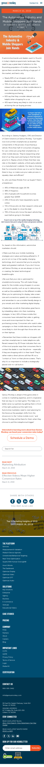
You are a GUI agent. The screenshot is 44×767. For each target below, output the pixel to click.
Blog (4, 642)
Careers (5, 639)
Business (6, 599)
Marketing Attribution (14, 464)
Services (6, 546)
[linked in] (13, 736)
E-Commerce (8, 602)
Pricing (6, 620)
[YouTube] (17, 736)
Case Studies (8, 613)
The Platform (9, 543)
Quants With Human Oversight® (14, 562)
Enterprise (6, 593)
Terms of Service (9, 660)
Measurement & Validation (12, 550)
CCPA (5, 651)
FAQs (4, 630)
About (5, 636)
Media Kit (6, 666)
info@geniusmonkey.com (12, 695)
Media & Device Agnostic (12, 553)
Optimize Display (9, 571)
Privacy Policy (8, 657)
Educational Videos (10, 608)
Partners (6, 633)
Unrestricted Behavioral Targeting (15, 556)
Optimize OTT (8, 577)
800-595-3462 (8, 688)
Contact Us (34, 3)
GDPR (5, 654)
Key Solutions (8, 590)
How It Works (8, 565)
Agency (5, 596)
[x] (8, 736)
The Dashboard (8, 568)
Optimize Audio (8, 581)
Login (5, 663)
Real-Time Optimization (11, 559)
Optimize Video (8, 574)
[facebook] (4, 736)
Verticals (6, 605)
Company (6, 626)
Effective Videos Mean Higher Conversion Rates (18, 477)
